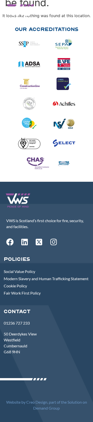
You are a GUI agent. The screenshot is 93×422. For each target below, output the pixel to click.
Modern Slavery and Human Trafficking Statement (46, 278)
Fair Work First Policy (22, 293)
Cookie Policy (15, 285)
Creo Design (36, 402)
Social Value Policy (19, 271)
